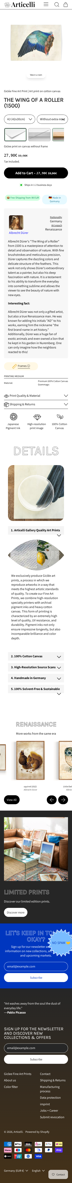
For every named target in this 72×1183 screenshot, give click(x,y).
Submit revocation (52, 1117)
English (36, 1170)
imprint (45, 1104)
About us (10, 1080)
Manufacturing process (50, 1089)
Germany (56, 221)
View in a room (36, 75)
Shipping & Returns (53, 1080)
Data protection (50, 1097)
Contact (45, 1074)
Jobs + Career (49, 1110)
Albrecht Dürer (18, 233)
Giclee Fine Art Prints (17, 1074)
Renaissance (53, 229)
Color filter (11, 1087)
